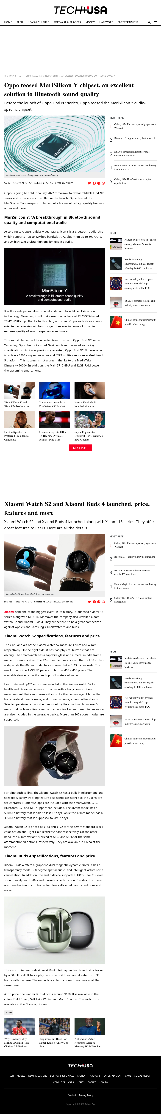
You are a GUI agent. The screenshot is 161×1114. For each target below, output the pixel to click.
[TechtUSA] (80, 10)
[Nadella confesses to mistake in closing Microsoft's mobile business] (116, 244)
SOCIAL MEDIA (142, 1075)
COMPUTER (59, 1082)
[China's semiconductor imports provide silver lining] (116, 322)
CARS (71, 1082)
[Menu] (155, 22)
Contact (72, 1095)
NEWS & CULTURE (38, 22)
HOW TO (103, 1082)
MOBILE (21, 1075)
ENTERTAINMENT (128, 22)
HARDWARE (106, 22)
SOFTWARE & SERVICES (67, 22)
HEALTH (81, 1082)
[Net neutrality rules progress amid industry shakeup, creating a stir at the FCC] (116, 283)
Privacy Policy (86, 1095)
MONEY (90, 22)
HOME (8, 22)
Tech (19, 75)
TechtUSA (9, 75)
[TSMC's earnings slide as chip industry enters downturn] (116, 303)
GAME (128, 1075)
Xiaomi (9, 612)
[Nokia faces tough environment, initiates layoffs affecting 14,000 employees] (116, 263)
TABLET (92, 1082)
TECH (20, 22)
